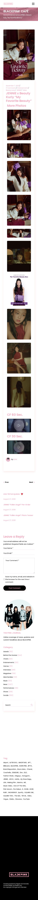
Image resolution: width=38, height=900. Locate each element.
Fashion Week (8, 776)
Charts (5, 659)
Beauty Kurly (10, 90)
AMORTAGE (22, 762)
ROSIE (26, 789)
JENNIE (19, 90)
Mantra (19, 782)
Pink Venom (7, 789)
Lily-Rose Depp (25, 779)
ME (25, 782)
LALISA (17, 779)
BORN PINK (23, 766)
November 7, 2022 (12, 86)
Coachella (7, 772)
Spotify (20, 792)
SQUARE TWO (8, 796)
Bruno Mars (21, 769)
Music (5, 681)
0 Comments (11, 88)
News (5, 684)
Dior (21, 772)
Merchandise (8, 677)
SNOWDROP (12, 792)
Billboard (6, 766)
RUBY (5, 792)
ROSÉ (31, 789)
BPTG (30, 766)
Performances (8, 688)
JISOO (11, 779)
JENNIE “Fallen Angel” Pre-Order (16, 504)
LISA (4, 782)
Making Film (11, 782)
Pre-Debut (17, 789)
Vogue (5, 799)
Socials (5, 695)
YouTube (26, 799)
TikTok (23, 796)
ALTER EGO (13, 762)
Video (25, 90)
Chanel (29, 769)
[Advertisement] (19, 734)
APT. (29, 762)
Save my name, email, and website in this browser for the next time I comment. (19, 579)
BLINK (15, 459)
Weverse (18, 799)
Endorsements (14, 15)
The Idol (17, 796)
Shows (5, 692)
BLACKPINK (14, 766)
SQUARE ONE (28, 792)
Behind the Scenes (10, 655)
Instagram (26, 776)
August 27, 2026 (9, 499)
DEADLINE (15, 772)
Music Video (7, 786)
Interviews (7, 670)
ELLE (25, 772)
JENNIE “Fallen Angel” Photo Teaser (18, 515)
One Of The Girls (19, 786)
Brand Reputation (9, 769)
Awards (6, 651)
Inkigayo (18, 776)
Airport (5, 762)
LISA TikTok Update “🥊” (13, 494)
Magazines (7, 673)
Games (6, 666)
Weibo (11, 799)
